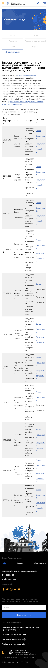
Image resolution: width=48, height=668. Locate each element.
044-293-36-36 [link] (8, 575)
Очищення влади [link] (13, 52)
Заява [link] (38, 131)
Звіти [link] (13, 46)
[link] (13, 3)
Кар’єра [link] (35, 46)
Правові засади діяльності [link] (35, 41)
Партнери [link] (13, 41)
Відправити (21, 615)
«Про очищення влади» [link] (27, 75)
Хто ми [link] (35, 35)
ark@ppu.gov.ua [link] (9, 579)
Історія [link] (12, 35)
